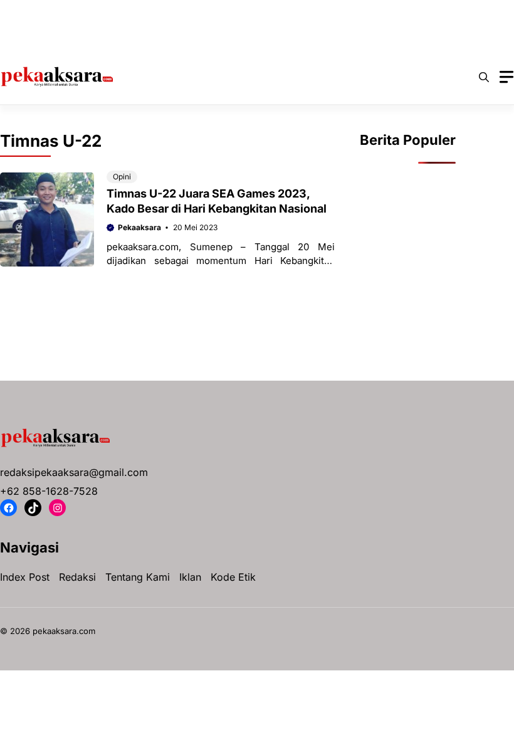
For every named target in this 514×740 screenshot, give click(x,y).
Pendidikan (124, 38)
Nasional (387, 13)
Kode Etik (233, 577)
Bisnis (103, 13)
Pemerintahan (51, 38)
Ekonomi (211, 13)
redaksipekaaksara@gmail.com (74, 472)
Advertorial (46, 13)
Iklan (190, 577)
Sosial (182, 38)
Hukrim (266, 13)
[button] (484, 77)
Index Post (25, 577)
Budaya (154, 13)
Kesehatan (325, 13)
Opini (439, 13)
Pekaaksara (139, 227)
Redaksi (77, 577)
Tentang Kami (137, 577)
